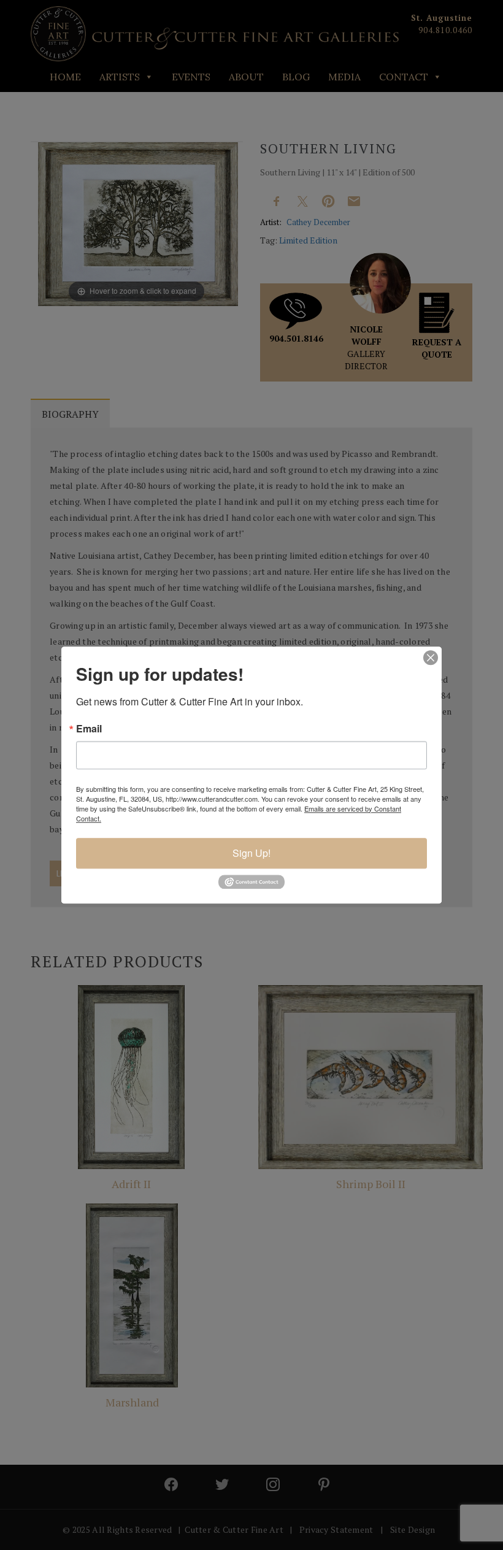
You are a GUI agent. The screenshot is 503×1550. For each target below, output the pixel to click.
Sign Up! (251, 853)
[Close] (430, 657)
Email (89, 729)
